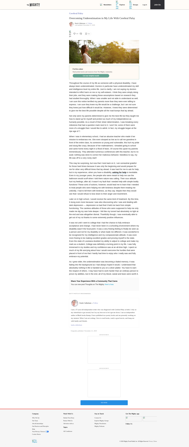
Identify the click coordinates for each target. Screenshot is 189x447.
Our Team (35, 420)
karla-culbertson (76, 325)
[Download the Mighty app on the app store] (134, 418)
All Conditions (67, 431)
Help (33, 429)
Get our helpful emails (91, 76)
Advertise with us (68, 423)
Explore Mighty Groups (101, 420)
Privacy (151, 441)
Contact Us (97, 418)
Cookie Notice (36, 434)
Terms (155, 441)
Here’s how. (109, 284)
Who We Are (35, 418)
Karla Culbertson (80, 23)
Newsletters (107, 5)
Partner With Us (68, 420)
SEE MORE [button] (104, 402)
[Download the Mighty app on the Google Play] (151, 418)
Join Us (157, 4)
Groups (135, 5)
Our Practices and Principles (40, 426)
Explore (122, 5)
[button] (90, 23)
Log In (145, 5)
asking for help (119, 172)
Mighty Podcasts (99, 426)
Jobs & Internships (37, 423)
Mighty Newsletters (100, 423)
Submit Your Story (68, 418)
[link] (33, 5)
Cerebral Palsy (76, 13)
